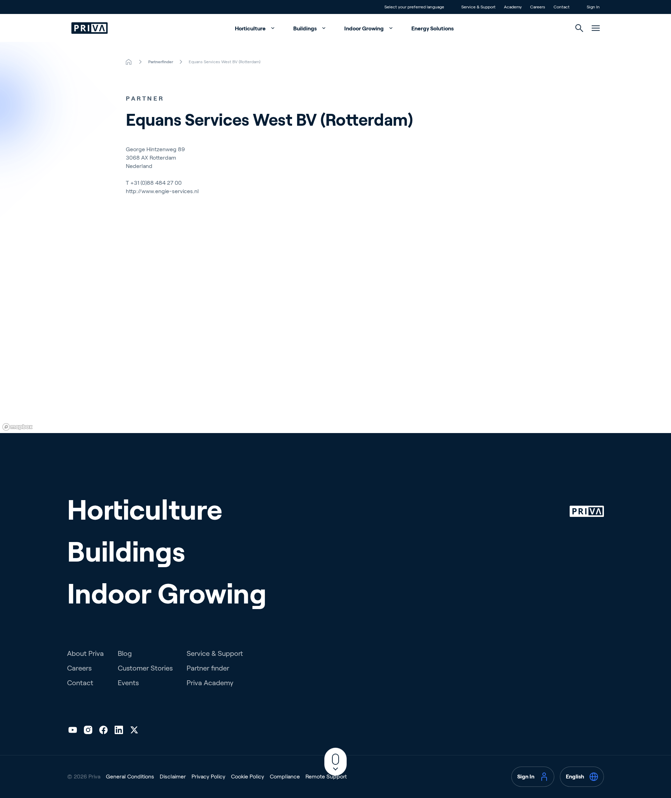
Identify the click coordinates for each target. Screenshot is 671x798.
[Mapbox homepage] (17, 427)
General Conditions (130, 776)
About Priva (85, 653)
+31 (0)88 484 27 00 (156, 183)
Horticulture (251, 28)
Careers (79, 668)
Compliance (285, 776)
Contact (80, 683)
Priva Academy (210, 683)
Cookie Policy (247, 776)
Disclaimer (173, 776)
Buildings (305, 28)
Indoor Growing (364, 28)
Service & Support (215, 653)
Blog (125, 653)
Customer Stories (145, 668)
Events (128, 683)
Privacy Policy (208, 776)
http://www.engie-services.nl (162, 191)
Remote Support (326, 776)
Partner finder (208, 668)
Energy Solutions (432, 28)
